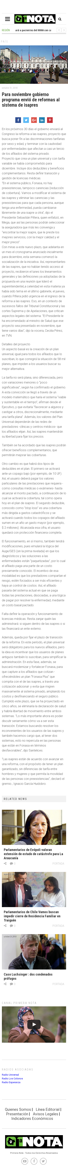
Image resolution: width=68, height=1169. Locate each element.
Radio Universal (10, 1074)
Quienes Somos (18, 1109)
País (4, 41)
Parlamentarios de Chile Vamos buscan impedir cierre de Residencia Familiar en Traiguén (32, 916)
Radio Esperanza (11, 1082)
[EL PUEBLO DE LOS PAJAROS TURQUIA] (34, 1024)
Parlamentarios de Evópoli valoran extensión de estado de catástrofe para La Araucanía (33, 854)
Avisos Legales (45, 1114)
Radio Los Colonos (12, 1078)
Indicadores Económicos (32, 1118)
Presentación (17, 1114)
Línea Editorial (48, 1109)
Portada (58, 863)
